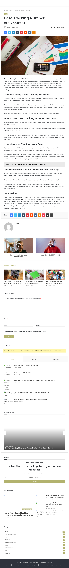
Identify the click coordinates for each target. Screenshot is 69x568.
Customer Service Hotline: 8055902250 (26, 365)
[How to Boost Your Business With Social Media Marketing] (40, 498)
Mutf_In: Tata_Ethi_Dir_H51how (23, 373)
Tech (6, 537)
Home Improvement (10, 542)
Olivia (8, 27)
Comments (56, 359)
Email (6, 325)
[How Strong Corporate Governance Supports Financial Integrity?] (8, 385)
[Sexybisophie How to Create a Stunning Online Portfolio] (13, 275)
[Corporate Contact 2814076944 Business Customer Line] (8, 394)
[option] (34, 433)
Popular (12, 359)
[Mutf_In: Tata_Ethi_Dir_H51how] (8, 375)
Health (6, 545)
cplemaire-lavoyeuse (10, 534)
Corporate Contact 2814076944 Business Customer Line (31, 392)
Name (6, 319)
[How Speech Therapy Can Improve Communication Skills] (40, 505)
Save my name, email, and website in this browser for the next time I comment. (26, 331)
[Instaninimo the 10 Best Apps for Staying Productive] (34, 275)
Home (6, 10)
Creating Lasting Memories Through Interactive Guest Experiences (31, 448)
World (10, 10)
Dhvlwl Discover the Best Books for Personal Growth (54, 282)
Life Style (7, 553)
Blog (6, 550)
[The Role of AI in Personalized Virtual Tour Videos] (40, 513)
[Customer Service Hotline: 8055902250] (8, 368)
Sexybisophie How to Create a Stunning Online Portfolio (13, 282)
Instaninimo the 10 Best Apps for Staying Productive (34, 282)
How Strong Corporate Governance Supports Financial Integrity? (34, 380)
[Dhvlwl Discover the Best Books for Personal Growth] (55, 275)
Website (38, 325)
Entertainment (9, 547)
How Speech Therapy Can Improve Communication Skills (54, 504)
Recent (33, 359)
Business (7, 539)
